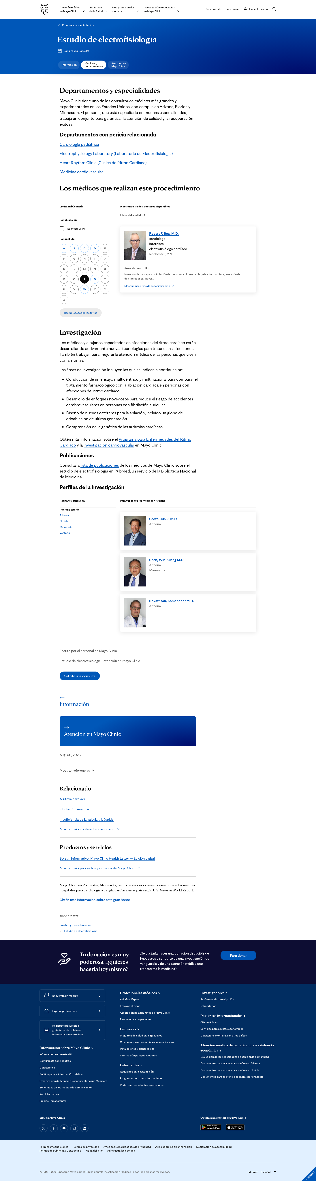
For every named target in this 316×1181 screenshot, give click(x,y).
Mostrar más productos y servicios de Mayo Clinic (97, 868)
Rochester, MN (76, 228)
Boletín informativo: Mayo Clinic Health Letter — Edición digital (107, 858)
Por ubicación (68, 220)
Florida (64, 521)
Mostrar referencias (75, 770)
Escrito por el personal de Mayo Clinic (88, 650)
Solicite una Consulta (76, 51)
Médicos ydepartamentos (94, 64)
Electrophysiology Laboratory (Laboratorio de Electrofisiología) (116, 153)
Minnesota (66, 527)
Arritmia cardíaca (73, 799)
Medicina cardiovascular (81, 171)
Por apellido (67, 239)
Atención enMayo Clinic (118, 64)
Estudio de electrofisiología (107, 39)
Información (69, 64)
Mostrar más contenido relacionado (87, 829)
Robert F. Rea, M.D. (164, 233)
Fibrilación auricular (74, 809)
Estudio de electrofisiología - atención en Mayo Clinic (100, 661)
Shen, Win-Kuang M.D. (166, 560)
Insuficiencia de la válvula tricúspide (87, 819)
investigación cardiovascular (109, 445)
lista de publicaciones (99, 465)
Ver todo (65, 533)
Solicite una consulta (79, 676)
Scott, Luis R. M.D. (163, 519)
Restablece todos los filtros (80, 312)
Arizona (64, 515)
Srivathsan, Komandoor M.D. (171, 601)
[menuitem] (68, 65)
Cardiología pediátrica (79, 144)
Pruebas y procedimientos (78, 25)
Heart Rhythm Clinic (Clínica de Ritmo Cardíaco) (103, 162)
